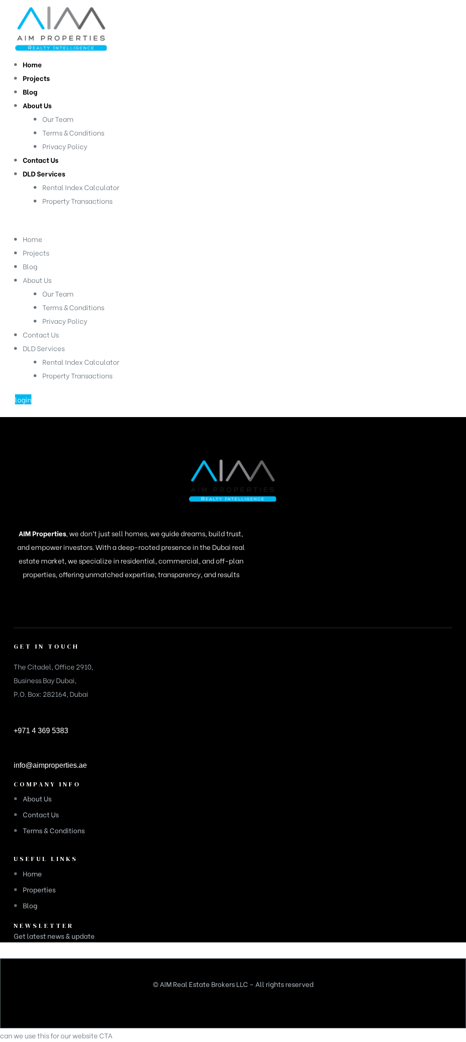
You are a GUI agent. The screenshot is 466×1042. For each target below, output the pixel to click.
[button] (23, 399)
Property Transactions (77, 375)
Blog (30, 266)
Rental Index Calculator (80, 362)
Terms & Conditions (73, 307)
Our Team (58, 293)
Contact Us (41, 334)
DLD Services (44, 348)
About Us (37, 280)
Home (32, 239)
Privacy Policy (64, 321)
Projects (36, 252)
